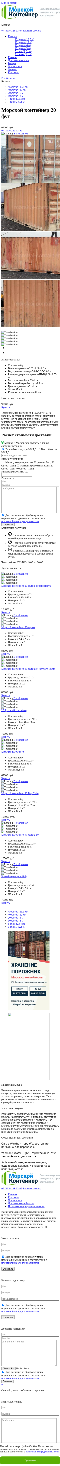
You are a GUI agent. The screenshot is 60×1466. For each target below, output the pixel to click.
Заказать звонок (32, 30)
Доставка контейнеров (21, 1203)
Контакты (13, 72)
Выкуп (12, 63)
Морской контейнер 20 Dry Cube (19, 793)
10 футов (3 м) (23, 48)
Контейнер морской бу (14, 876)
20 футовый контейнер (14, 710)
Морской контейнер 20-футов (18, 627)
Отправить (8, 524)
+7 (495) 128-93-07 (11, 30)
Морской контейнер (12, 751)
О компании (15, 66)
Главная (12, 57)
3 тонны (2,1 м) (23, 54)
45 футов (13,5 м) (24, 39)
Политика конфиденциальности (26, 1206)
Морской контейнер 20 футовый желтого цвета (28, 668)
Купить (5, 407)
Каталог (12, 36)
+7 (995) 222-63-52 (11, 130)
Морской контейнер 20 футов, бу (20, 834)
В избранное (8, 78)
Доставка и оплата (18, 60)
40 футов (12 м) (23, 42)
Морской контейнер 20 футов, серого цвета (26, 585)
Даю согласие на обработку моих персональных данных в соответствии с (24, 518)
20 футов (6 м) (23, 45)
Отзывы (12, 69)
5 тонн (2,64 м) (23, 51)
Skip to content (9, 2)
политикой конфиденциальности (20, 521)
